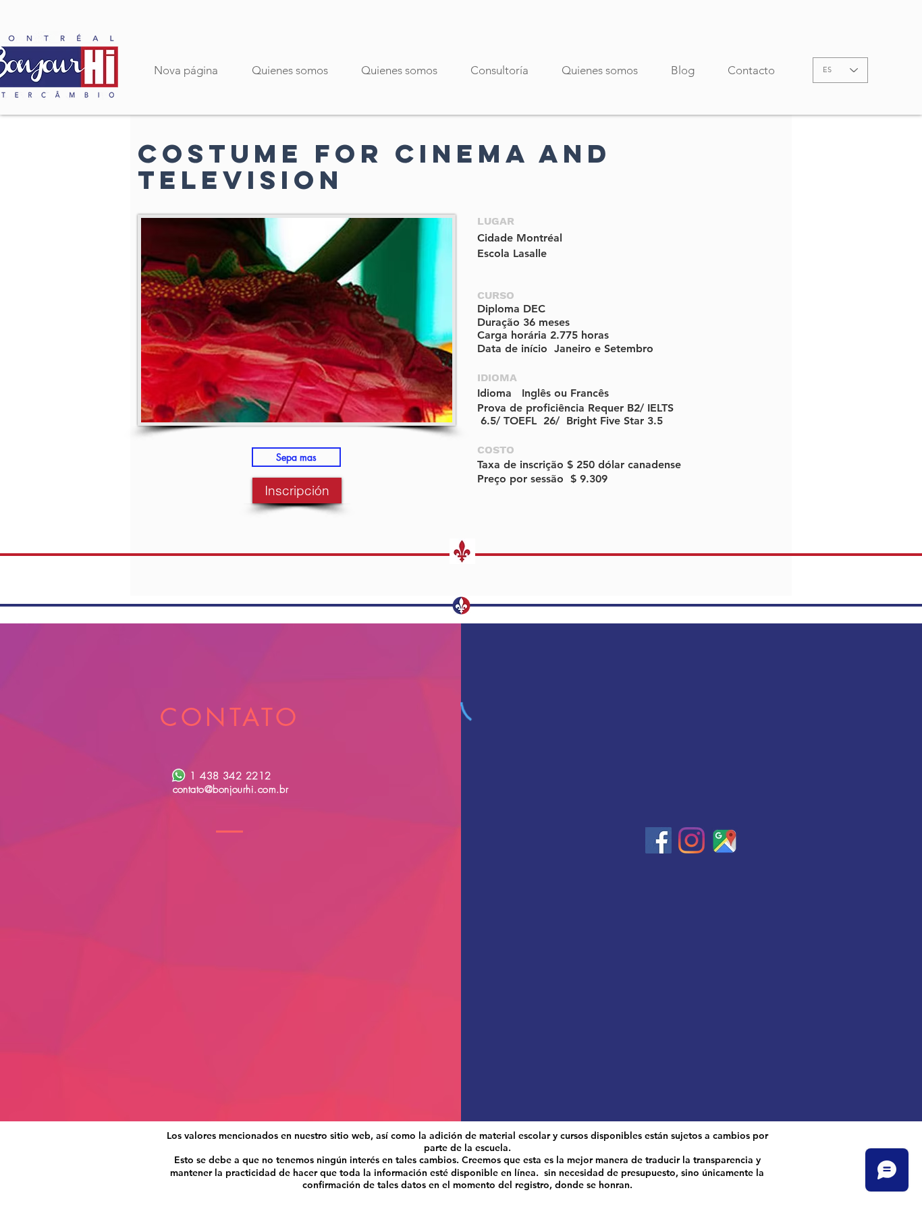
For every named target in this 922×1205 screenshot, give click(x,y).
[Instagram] (691, 840)
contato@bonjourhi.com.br (231, 789)
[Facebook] (658, 840)
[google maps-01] (724, 840)
